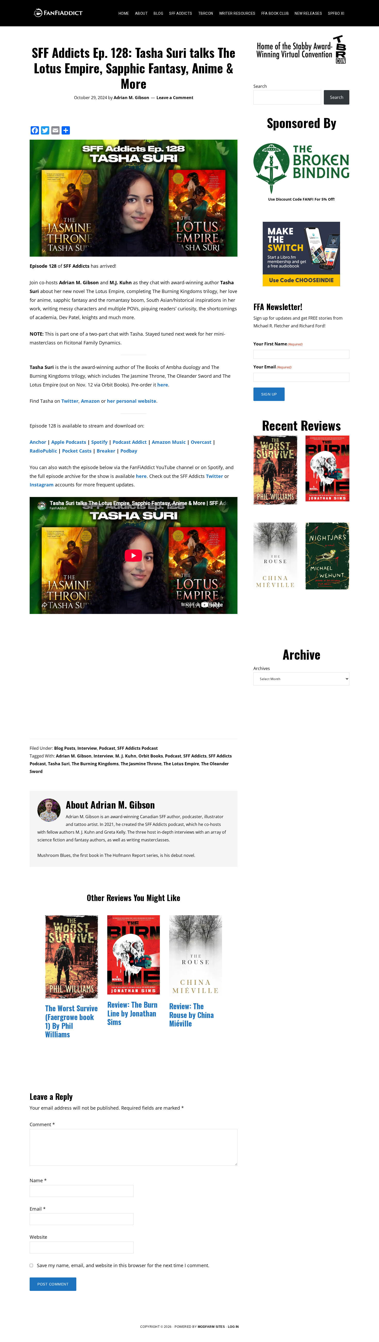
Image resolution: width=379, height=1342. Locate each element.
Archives (261, 668)
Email (38, 1209)
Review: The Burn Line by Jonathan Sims (132, 1013)
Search (260, 86)
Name (38, 1180)
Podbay (128, 451)
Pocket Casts (77, 451)
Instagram (42, 484)
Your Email (272, 367)
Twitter (214, 476)
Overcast (201, 442)
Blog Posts (64, 748)
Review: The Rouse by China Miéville (191, 1015)
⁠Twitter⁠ (69, 401)
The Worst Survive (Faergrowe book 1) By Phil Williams (71, 1021)
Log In (233, 1327)
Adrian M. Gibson (74, 756)
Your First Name (278, 344)
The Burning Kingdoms (95, 764)
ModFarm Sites (211, 1327)
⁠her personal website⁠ (131, 401)
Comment (42, 1124)
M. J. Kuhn (125, 756)
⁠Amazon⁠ (90, 401)
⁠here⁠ (162, 385)
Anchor (38, 442)
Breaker (106, 451)
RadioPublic (43, 451)
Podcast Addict (130, 442)
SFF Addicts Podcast (137, 748)
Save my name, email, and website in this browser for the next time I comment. (123, 1265)
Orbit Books (150, 756)
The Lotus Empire (181, 764)
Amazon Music (169, 442)
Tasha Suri (59, 764)
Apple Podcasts (68, 442)
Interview (87, 748)
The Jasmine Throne (141, 764)
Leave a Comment (174, 97)
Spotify (99, 442)
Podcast (107, 748)
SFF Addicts (195, 756)
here (141, 476)
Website (38, 1237)
